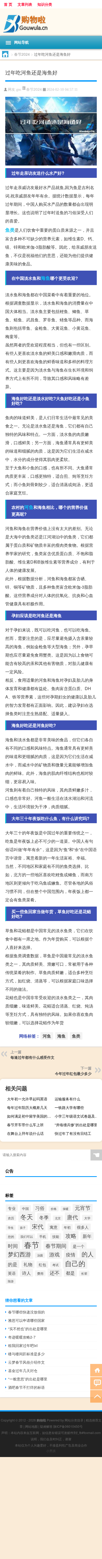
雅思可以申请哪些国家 (26, 1320)
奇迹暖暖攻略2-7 (22, 1337)
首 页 (8, 4)
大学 (87, 1218)
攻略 (70, 1235)
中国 (25, 1208)
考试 (55, 1264)
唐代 (72, 1217)
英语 (12, 1273)
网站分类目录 (74, 1420)
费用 (40, 1273)
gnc (18, 90)
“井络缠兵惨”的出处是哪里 (76, 1124)
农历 (11, 1218)
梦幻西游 (19, 1254)
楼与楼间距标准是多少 (26, 1353)
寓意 (54, 1227)
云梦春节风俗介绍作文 (26, 1362)
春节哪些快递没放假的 (26, 1312)
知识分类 (44, 4)
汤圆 (40, 1255)
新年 (87, 1236)
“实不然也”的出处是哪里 (27, 1328)
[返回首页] (96, 1370)
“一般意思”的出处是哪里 (27, 1378)
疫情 (70, 1254)
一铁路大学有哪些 (69, 1107)
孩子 (23, 1228)
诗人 (26, 1273)
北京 (58, 1218)
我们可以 (26, 1236)
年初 (67, 1227)
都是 (70, 1273)
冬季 (44, 1217)
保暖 (66, 1209)
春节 (31, 1244)
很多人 (83, 1227)
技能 (55, 1236)
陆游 (11, 1281)
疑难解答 (46, 1426)
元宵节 (82, 1207)
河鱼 (28, 507)
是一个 (78, 1246)
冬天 (26, 1216)
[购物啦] (51, 22)
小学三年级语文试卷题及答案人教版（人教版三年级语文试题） (78, 1116)
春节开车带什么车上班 (25, 1124)
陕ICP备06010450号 (68, 1426)
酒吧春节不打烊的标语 (26, 1387)
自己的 (75, 1263)
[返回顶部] (96, 1396)
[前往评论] (96, 1383)
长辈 (84, 1273)
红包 (42, 1264)
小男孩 (51, 1450)
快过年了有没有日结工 (73, 1133)
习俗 (39, 1207)
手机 (42, 1236)
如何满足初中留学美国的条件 (30, 1116)
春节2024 (22, 54)
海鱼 (45, 278)
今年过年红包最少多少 (73, 1073)
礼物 (28, 1264)
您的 (11, 1236)
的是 (12, 1264)
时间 (13, 1245)
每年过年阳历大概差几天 (27, 1107)
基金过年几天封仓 (22, 1370)
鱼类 (10, 229)
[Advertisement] (51, 1508)
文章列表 (25, 4)
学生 (11, 1228)
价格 (53, 1209)
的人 (88, 1253)
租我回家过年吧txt (23, 1345)
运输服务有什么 (67, 1098)
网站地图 (31, 1426)
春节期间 (56, 1245)
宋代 (37, 1226)
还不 (55, 1272)
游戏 (54, 1254)
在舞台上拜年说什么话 (25, 1133)
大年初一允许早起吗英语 (27, 1098)
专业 (12, 1208)
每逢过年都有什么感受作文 (32, 1057)
